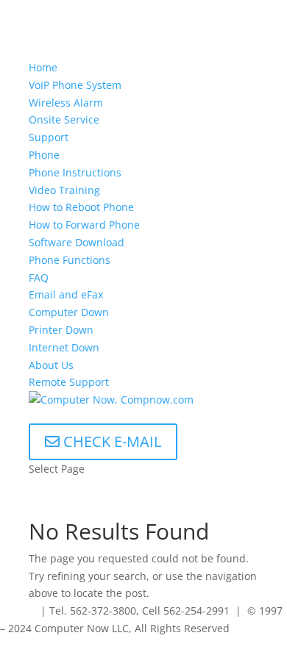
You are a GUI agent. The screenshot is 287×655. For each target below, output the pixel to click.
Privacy (17, 611)
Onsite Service (64, 119)
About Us (51, 365)
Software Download (76, 242)
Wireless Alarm (66, 103)
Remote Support (69, 382)
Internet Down (64, 347)
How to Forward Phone (84, 225)
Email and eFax (66, 294)
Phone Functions (69, 260)
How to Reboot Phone (81, 207)
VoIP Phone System (75, 85)
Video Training (64, 190)
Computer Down (69, 312)
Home (43, 67)
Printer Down (61, 330)
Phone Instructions (75, 172)
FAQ (39, 277)
